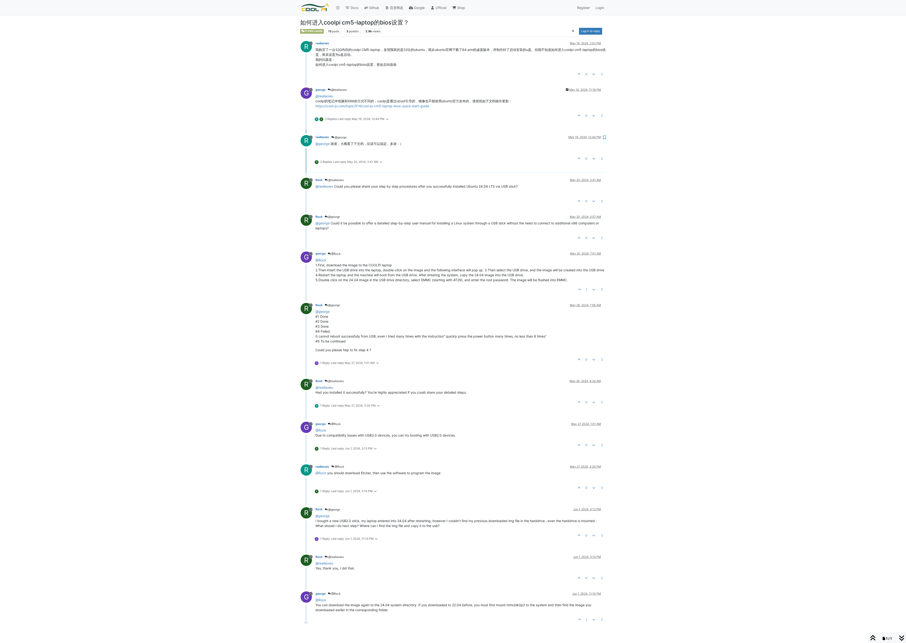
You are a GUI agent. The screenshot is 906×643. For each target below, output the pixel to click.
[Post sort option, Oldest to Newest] (573, 31)
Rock (319, 180)
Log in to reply (590, 31)
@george (340, 137)
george (320, 89)
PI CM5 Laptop (313, 31)
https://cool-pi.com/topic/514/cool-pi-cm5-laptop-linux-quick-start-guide (372, 106)
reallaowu (322, 43)
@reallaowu (339, 89)
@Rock (336, 254)
